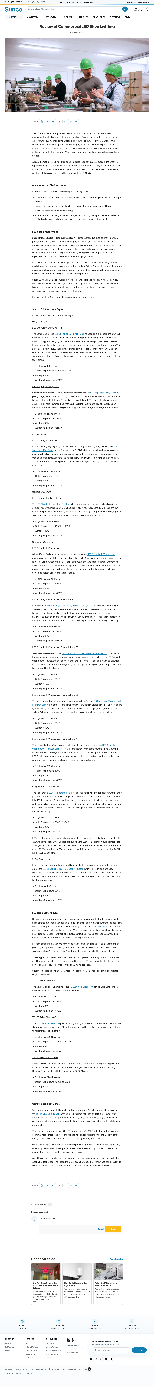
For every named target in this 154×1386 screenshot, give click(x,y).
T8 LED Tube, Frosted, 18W (87, 1064)
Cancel (101, 1229)
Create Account (136, 10)
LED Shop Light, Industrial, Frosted (52, 504)
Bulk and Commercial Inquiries (138, 2)
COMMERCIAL (33, 17)
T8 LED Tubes (100, 926)
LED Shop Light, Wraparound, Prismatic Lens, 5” (66, 606)
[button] (84, 1369)
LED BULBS (83, 17)
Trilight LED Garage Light (48, 1114)
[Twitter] (96, 1359)
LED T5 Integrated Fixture (61, 793)
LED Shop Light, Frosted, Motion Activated (62, 869)
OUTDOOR (68, 17)
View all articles (116, 1259)
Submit (139, 1350)
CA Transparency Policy (40, 1369)
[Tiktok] (111, 1359)
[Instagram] (101, 1359)
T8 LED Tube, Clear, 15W (81, 987)
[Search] (125, 9)
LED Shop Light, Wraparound (101, 554)
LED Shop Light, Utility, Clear (102, 393)
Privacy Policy (55, 1369)
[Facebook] (91, 1359)
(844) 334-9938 (14, 2)
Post (113, 1229)
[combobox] (74, 9)
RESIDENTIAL (51, 17)
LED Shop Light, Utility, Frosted (69, 334)
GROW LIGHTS (99, 17)
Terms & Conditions (70, 1369)
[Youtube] (106, 1359)
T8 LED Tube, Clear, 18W (48, 1023)
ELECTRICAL (115, 17)
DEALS (127, 17)
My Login (134, 8)
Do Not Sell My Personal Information (17, 1369)
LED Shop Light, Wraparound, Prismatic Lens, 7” (84, 653)
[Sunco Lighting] (13, 9)
